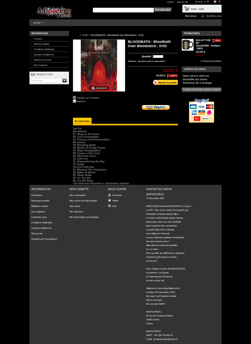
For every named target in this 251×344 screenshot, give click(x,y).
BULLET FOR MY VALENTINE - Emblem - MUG (208, 44)
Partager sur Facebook (88, 98)
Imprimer (81, 101)
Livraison (38, 39)
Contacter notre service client (201, 90)
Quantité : (147, 56)
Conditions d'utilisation (44, 49)
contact (170, 2)
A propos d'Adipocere (44, 54)
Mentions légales (42, 44)
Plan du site (36, 233)
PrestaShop (49, 239)
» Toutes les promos (210, 61)
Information (40, 33)
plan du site (182, 2)
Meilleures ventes (39, 206)
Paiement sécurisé (42, 60)
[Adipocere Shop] (53, 12)
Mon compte (79, 189)
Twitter (115, 200)
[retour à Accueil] (75, 35)
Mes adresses (76, 211)
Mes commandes (78, 195)
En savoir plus (82, 121)
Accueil (34, 24)
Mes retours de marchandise (83, 200)
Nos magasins (40, 65)
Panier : (197, 9)
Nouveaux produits (40, 200)
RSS (114, 206)
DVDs (85, 35)
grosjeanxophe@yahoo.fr (166, 339)
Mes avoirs (75, 206)
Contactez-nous (39, 217)
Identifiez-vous (214, 16)
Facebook (117, 195)
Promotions (192, 33)
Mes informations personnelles (84, 217)
